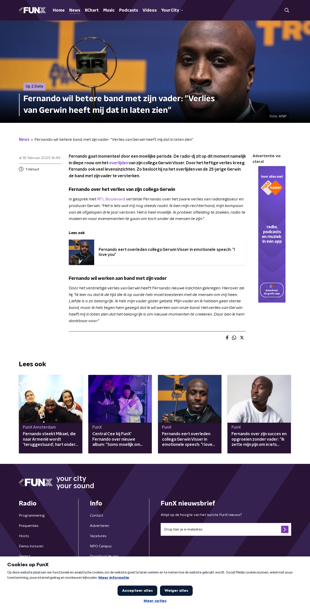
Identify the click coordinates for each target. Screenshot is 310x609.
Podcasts (128, 10)
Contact (96, 515)
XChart (92, 10)
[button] (286, 10)
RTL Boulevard (111, 199)
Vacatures (98, 536)
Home (59, 10)
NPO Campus (101, 546)
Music (109, 10)
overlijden (118, 163)
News (74, 10)
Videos (150, 10)
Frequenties (29, 526)
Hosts (24, 536)
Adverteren (99, 526)
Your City (170, 10)
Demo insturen (31, 546)
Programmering (32, 515)
